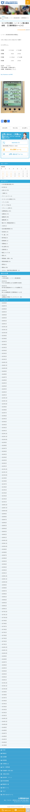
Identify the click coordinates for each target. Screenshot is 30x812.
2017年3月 (4, 638)
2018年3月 (4, 602)
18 (6, 174)
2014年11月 (4, 721)
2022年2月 (4, 463)
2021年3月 (4, 495)
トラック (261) (5, 202)
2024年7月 (4, 377)
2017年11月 (4, 614)
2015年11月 (4, 685)
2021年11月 (4, 472)
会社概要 (4, 756)
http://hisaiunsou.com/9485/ (7, 74)
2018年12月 (4, 576)
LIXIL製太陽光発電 (21, 29)
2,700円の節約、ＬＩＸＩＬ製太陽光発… (11, 277)
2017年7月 (4, 626)
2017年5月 (4, 632)
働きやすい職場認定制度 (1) (8, 223)
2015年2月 (4, 712)
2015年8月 (4, 694)
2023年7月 (4, 412)
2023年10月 (4, 403)
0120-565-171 (16, 142)
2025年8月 (4, 338)
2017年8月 (4, 623)
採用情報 (4, 760)
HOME (3, 16)
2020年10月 (4, 510)
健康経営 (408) (5, 217)
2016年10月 (4, 653)
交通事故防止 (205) (6, 211)
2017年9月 (4, 620)
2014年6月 (4, 736)
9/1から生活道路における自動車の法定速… (12, 282)
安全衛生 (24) (5, 231)
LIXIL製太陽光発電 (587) (8, 184)
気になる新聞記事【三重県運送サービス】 (12, 291)
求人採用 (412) (5, 246)
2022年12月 (4, 433)
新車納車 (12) (5, 240)
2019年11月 (4, 543)
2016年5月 (4, 668)
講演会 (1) (4, 264)
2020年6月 (4, 522)
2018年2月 (4, 605)
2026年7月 (4, 306)
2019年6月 (4, 558)
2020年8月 (4, 516)
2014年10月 (4, 724)
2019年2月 (4, 570)
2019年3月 (4, 567)
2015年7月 (4, 697)
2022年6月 (4, 451)
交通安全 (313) (5, 214)
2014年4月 (4, 742)
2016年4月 (4, 671)
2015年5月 (4, 703)
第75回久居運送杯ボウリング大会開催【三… (12, 286)
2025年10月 (4, 332)
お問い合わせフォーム (16, 154)
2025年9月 (4, 335)
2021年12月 (4, 469)
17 (2, 174)
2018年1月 (4, 608)
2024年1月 (4, 395)
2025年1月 (4, 359)
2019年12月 (4, 540)
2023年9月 (4, 406)
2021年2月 (4, 499)
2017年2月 (4, 641)
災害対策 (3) (5, 249)
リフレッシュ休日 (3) (7, 208)
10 (2, 173)
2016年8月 (4, 659)
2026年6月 (4, 309)
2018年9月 (4, 585)
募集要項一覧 (5, 784)
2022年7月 (4, 448)
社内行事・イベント (7, 777)
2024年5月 (4, 383)
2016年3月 (4, 674)
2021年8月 (4, 481)
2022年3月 (4, 460)
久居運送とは (5, 763)
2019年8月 (4, 552)
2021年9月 (4, 478)
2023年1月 (4, 430)
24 (2, 176)
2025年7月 (4, 341)
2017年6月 (4, 629)
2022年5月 (4, 454)
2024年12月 (4, 362)
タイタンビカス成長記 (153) (8, 199)
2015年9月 (4, 691)
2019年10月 (4, 546)
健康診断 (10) (5, 219)
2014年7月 (4, 733)
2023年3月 (4, 424)
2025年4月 (4, 350)
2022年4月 (4, 457)
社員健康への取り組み (7, 770)
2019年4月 (4, 564)
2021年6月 (4, 487)
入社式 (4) (4, 225)
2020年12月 (4, 504)
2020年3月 (4, 531)
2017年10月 (4, 617)
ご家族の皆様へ (6, 774)
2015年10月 (4, 688)
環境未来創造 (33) (6, 261)
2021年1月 (4, 501)
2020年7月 (4, 519)
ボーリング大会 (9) (6, 205)
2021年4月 (4, 493)
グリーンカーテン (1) (7, 196)
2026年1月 (4, 323)
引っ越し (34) (5, 234)
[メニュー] (27, 2)
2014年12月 (4, 718)
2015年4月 (4, 706)
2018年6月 (4, 593)
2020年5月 (4, 525)
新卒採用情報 (5, 780)
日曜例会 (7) (5, 243)
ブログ (4, 791)
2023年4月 (4, 421)
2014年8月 (4, 730)
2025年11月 (4, 329)
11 (6, 173)
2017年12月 (4, 611)
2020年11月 (4, 507)
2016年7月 (4, 662)
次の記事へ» (25, 128)
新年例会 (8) (5, 237)
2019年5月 (4, 561)
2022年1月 (4, 466)
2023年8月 (4, 409)
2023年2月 (4, 427)
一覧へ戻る (15, 128)
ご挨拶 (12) (4, 193)
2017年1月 (4, 644)
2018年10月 (4, 582)
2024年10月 (4, 368)
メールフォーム (21, 810)
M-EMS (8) (4, 187)
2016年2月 (4, 677)
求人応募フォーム (15, 149)
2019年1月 (4, 573)
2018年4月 (4, 599)
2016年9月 (4, 656)
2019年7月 (4, 555)
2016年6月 (4, 665)
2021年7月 (4, 484)
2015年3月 (4, 709)
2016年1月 (4, 679)
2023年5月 (4, 418)
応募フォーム (5, 787)
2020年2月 (4, 534)
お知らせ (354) (5, 190)
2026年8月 (4, 303)
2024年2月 (4, 392)
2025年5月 (4, 347)
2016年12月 (4, 647)
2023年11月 (4, 401)
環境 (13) (4, 255)
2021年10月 (4, 475)
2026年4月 (4, 314)
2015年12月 (4, 683)
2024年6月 (4, 380)
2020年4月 (4, 528)
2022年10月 (4, 439)
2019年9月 (4, 549)
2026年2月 (4, 320)
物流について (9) (6, 252)
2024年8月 (4, 374)
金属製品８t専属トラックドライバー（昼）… (13, 296)
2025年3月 (4, 353)
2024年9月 (4, 371)
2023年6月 (4, 415)
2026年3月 (4, 317)
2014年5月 (4, 739)
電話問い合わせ (8, 810)
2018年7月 (4, 591)
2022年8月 (4, 445)
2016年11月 (4, 650)
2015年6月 (4, 700)
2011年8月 (4, 745)
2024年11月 (4, 365)
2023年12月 (4, 398)
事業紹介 (4, 753)
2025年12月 (4, 326)
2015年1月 (4, 715)
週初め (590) (5, 267)
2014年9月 (4, 727)
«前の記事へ (5, 128)
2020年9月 (4, 513)
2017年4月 (4, 635)
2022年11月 (4, 436)
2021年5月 (4, 490)
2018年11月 (4, 579)
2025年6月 (4, 344)
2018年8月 (4, 587)
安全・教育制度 (6, 767)
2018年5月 (4, 596)
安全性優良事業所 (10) (7, 228)
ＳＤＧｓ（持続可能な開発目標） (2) (11, 270)
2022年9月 (4, 442)
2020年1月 (4, 537)
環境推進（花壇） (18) (7, 258)
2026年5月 (4, 311)
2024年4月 (4, 386)
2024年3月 (4, 389)
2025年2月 (4, 356)
